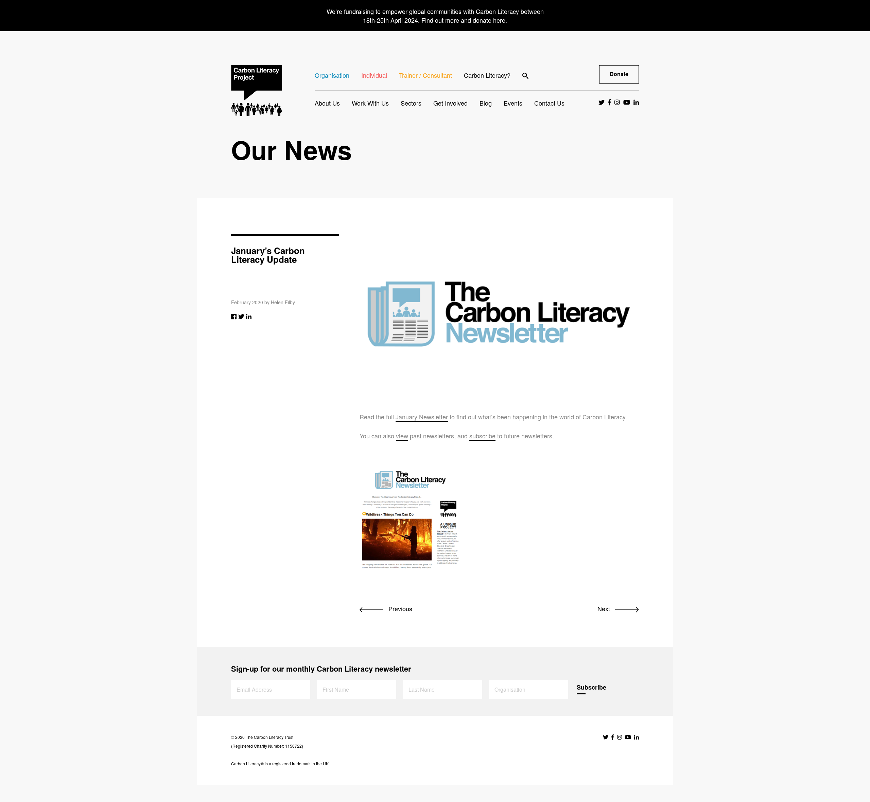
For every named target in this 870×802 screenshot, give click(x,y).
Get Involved (450, 102)
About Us (327, 102)
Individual (374, 75)
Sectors (411, 102)
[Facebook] (234, 316)
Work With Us (370, 102)
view (402, 435)
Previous (399, 608)
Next (604, 608)
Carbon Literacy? (487, 75)
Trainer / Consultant (425, 75)
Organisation (332, 75)
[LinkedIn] (248, 316)
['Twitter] (241, 316)
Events (513, 102)
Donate (619, 74)
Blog (486, 102)
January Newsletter (422, 416)
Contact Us (549, 102)
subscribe (482, 435)
